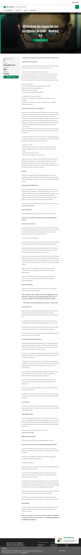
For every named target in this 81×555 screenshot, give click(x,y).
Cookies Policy (24, 552)
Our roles (26, 10)
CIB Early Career (75, 2)
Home (2, 13)
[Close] (79, 550)
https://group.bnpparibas (28, 205)
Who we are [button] (18, 10)
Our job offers (33, 10)
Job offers (5, 13)
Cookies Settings (62, 550)
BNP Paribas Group (41, 544)
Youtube (66, 546)
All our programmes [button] (8, 10)
